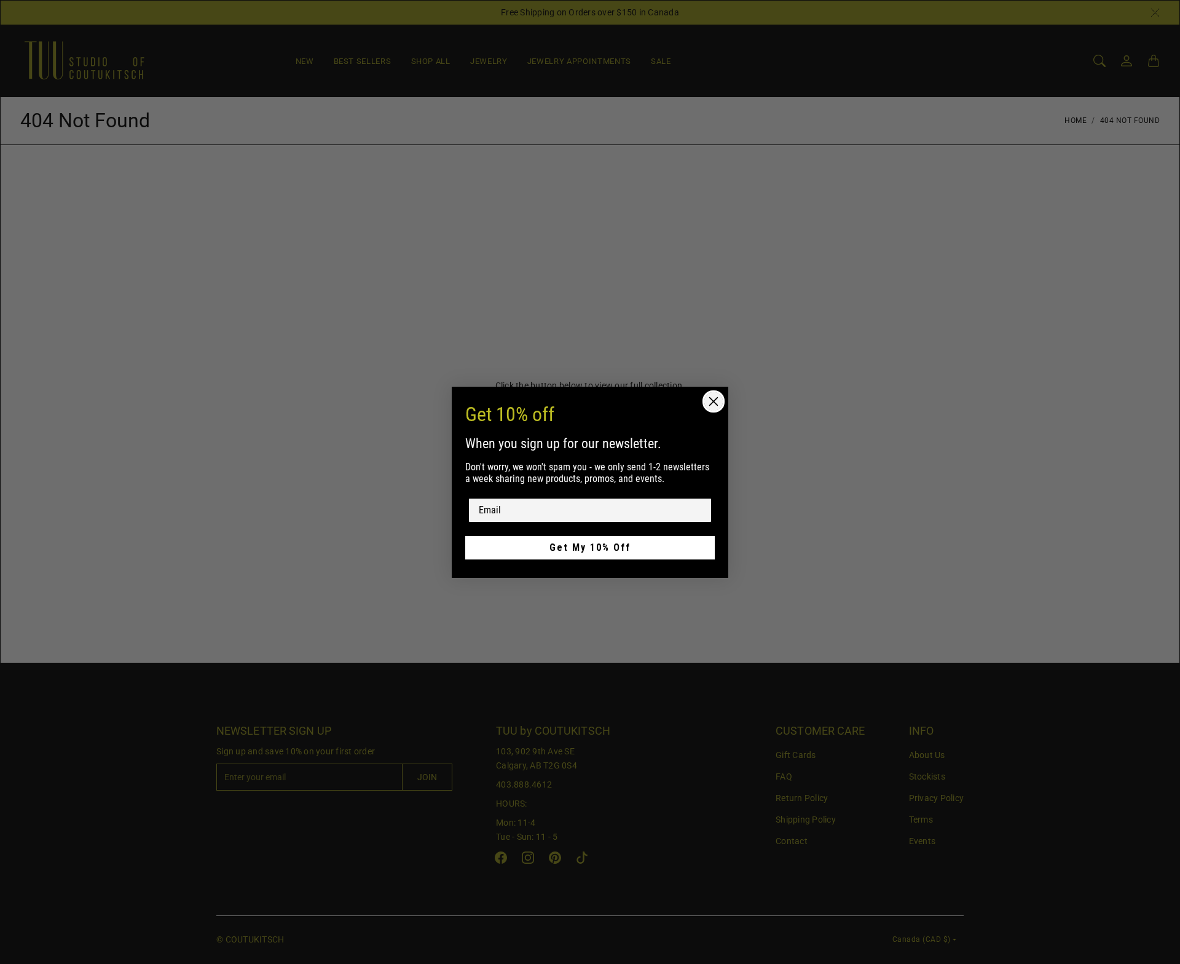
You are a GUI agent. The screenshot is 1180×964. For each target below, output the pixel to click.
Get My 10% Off (590, 547)
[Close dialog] (713, 401)
